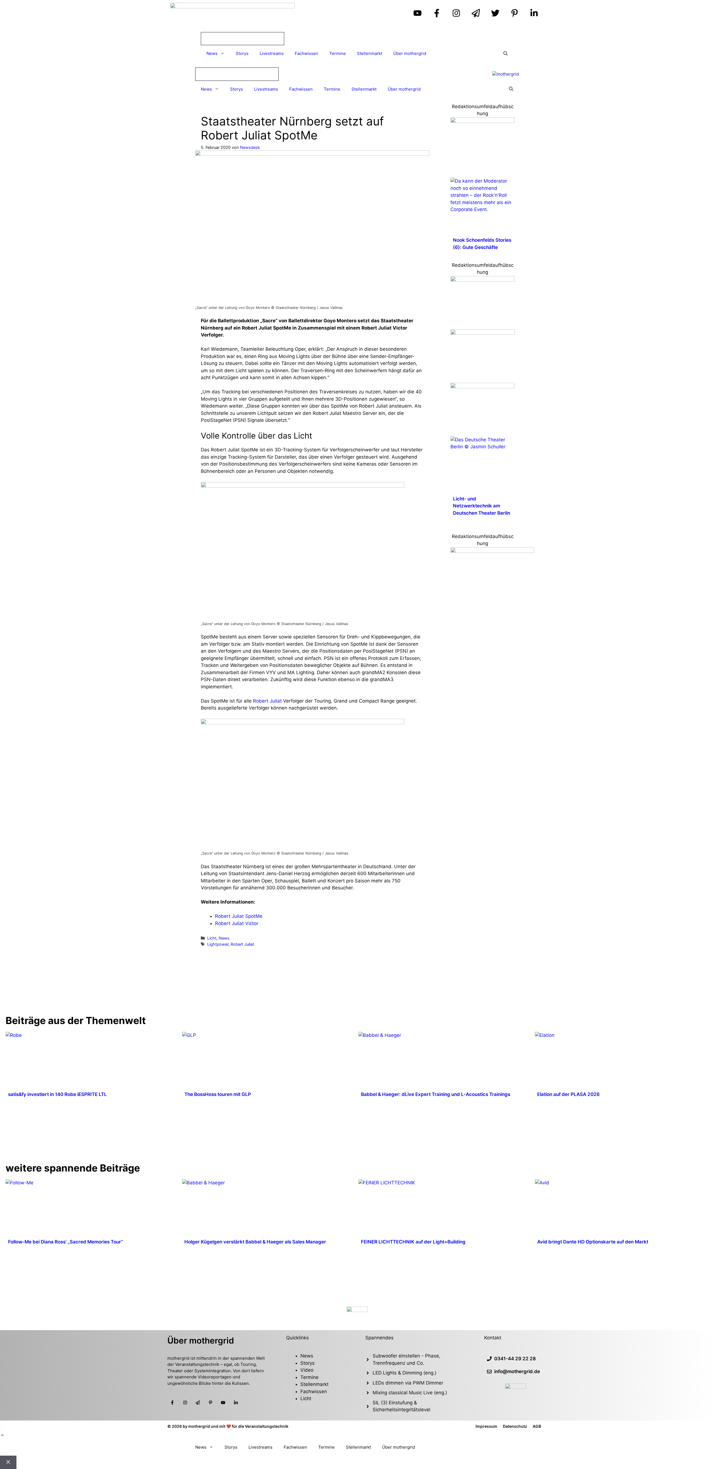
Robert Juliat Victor (236, 923)
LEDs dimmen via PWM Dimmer (408, 1383)
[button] (2, 1435)
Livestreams (272, 53)
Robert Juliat (267, 701)
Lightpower (217, 944)
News (212, 53)
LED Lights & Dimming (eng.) (404, 1373)
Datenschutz (515, 1426)
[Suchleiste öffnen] (505, 53)
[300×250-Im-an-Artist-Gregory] (492, 551)
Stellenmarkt (369, 53)
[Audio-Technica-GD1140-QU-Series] (482, 333)
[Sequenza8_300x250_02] (482, 386)
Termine (337, 53)
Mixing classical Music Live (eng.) (410, 1392)
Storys (242, 53)
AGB (537, 1426)
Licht (211, 938)
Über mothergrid (409, 53)
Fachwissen (306, 53)
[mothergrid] (505, 74)
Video (306, 1370)
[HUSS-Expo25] (482, 280)
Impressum (486, 1426)
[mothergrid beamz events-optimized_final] (482, 121)
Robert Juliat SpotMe (238, 916)
